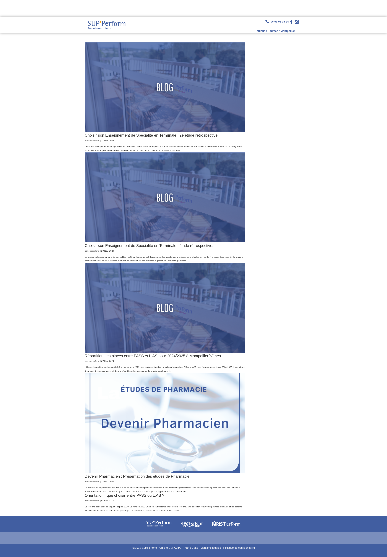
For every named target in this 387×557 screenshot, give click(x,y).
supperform (93, 140)
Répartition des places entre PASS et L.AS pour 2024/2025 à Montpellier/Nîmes (153, 356)
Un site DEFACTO (170, 547)
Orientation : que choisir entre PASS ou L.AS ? (124, 495)
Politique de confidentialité (239, 547)
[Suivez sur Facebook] (291, 21)
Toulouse (261, 30)
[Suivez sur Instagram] (296, 21)
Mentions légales (210, 547)
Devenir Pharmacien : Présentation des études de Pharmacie (137, 476)
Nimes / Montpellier (282, 30)
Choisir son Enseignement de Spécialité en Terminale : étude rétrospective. (149, 245)
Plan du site (191, 547)
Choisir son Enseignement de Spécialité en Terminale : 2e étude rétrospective (151, 135)
